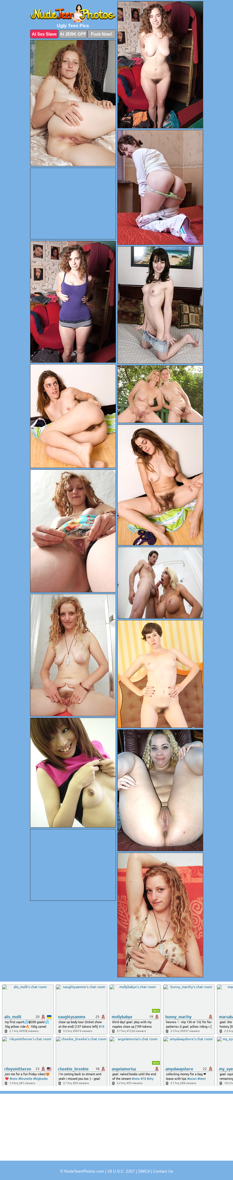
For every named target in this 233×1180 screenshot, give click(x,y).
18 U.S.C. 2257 (121, 1171)
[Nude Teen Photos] (73, 13)
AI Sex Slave (44, 34)
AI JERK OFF (73, 34)
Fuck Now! (101, 34)
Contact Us (163, 1171)
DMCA (144, 1171)
